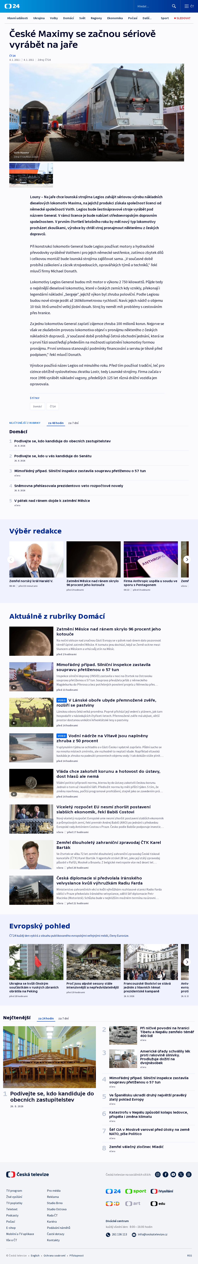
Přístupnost (77, 1255)
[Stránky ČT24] (113, 1191)
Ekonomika (115, 18)
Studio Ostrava (57, 1209)
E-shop (11, 1228)
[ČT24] (12, 6)
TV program (14, 1190)
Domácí (68, 18)
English (35, 1255)
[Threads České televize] (189, 1174)
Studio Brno (55, 1203)
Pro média (54, 1190)
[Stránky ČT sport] (135, 1191)
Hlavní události (17, 18)
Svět (82, 18)
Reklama (53, 1197)
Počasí (132, 18)
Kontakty (53, 1240)
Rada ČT (52, 1215)
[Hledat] (174, 6)
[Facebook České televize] (165, 1174)
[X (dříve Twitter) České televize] (181, 1174)
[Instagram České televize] (158, 1174)
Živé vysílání (14, 1197)
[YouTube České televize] (173, 1174)
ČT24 (12, 55)
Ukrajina (39, 18)
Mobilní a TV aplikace (20, 1234)
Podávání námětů (58, 1228)
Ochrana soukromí (54, 1255)
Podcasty (12, 1215)
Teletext (12, 1209)
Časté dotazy (55, 1234)
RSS (189, 1255)
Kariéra (52, 1221)
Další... (147, 18)
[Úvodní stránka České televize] (28, 1174)
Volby (54, 18)
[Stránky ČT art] (132, 1203)
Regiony (96, 18)
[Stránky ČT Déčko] (112, 1203)
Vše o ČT (11, 1240)
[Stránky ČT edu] (158, 1203)
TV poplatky (14, 1203)
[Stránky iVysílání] (162, 1191)
